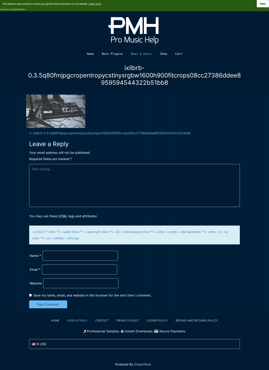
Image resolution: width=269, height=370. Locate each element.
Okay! (263, 3)
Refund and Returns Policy (197, 320)
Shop (163, 54)
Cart (178, 54)
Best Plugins (112, 54)
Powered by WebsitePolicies (13, 9)
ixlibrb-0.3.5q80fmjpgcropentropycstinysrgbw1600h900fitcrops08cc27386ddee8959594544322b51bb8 (109, 133)
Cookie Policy (157, 320)
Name (35, 256)
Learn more (95, 3)
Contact (102, 320)
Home (90, 54)
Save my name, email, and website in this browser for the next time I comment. (92, 295)
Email (35, 269)
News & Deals (141, 54)
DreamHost (142, 364)
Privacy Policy (127, 320)
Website (36, 283)
